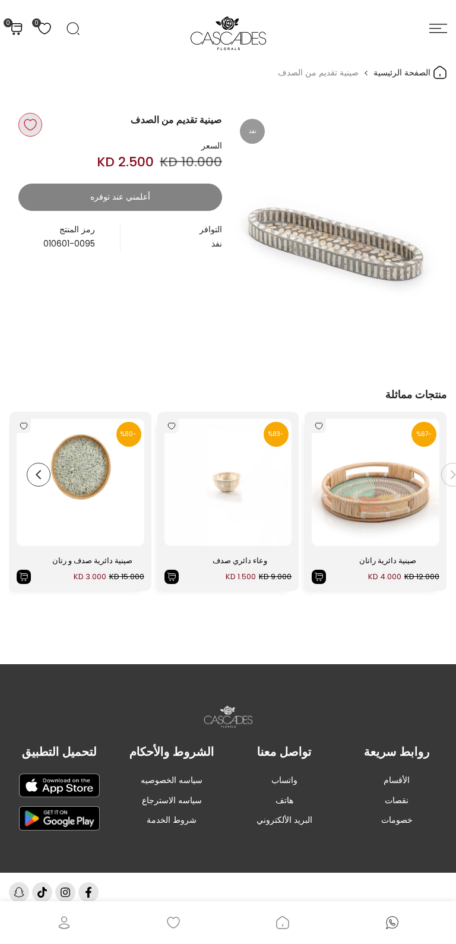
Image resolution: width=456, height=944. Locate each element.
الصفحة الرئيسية (403, 72)
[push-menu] (438, 28)
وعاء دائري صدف (240, 560)
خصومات (397, 820)
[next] (38, 475)
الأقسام (397, 780)
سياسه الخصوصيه (171, 780)
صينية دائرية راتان (387, 560)
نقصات (396, 800)
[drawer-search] (73, 28)
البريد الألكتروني (284, 820)
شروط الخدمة (172, 820)
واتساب (284, 780)
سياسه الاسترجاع (172, 800)
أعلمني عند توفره (120, 197)
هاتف (284, 800)
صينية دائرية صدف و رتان (92, 560)
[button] (30, 125)
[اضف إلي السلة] (319, 577)
